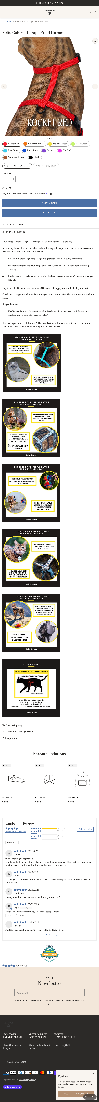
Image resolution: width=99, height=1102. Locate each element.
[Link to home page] (9, 1025)
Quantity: (6, 173)
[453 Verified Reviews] (49, 962)
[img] (20, 851)
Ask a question (10, 738)
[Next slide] (95, 86)
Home (8, 21)
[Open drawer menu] (3, 12)
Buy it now (49, 212)
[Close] (93, 1073)
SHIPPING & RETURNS (14, 232)
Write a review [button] (85, 829)
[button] (49, 138)
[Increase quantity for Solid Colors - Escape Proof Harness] (13, 179)
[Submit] (80, 992)
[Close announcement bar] (95, 3)
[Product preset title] (16, 778)
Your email (22, 993)
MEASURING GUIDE (12, 224)
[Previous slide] (4, 86)
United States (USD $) (16, 1061)
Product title (7, 798)
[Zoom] (95, 41)
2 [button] (46, 935)
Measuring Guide (62, 1045)
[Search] (89, 12)
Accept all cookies (76, 1093)
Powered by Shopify (27, 1079)
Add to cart (49, 203)
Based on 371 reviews (15, 831)
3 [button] (49, 935)
